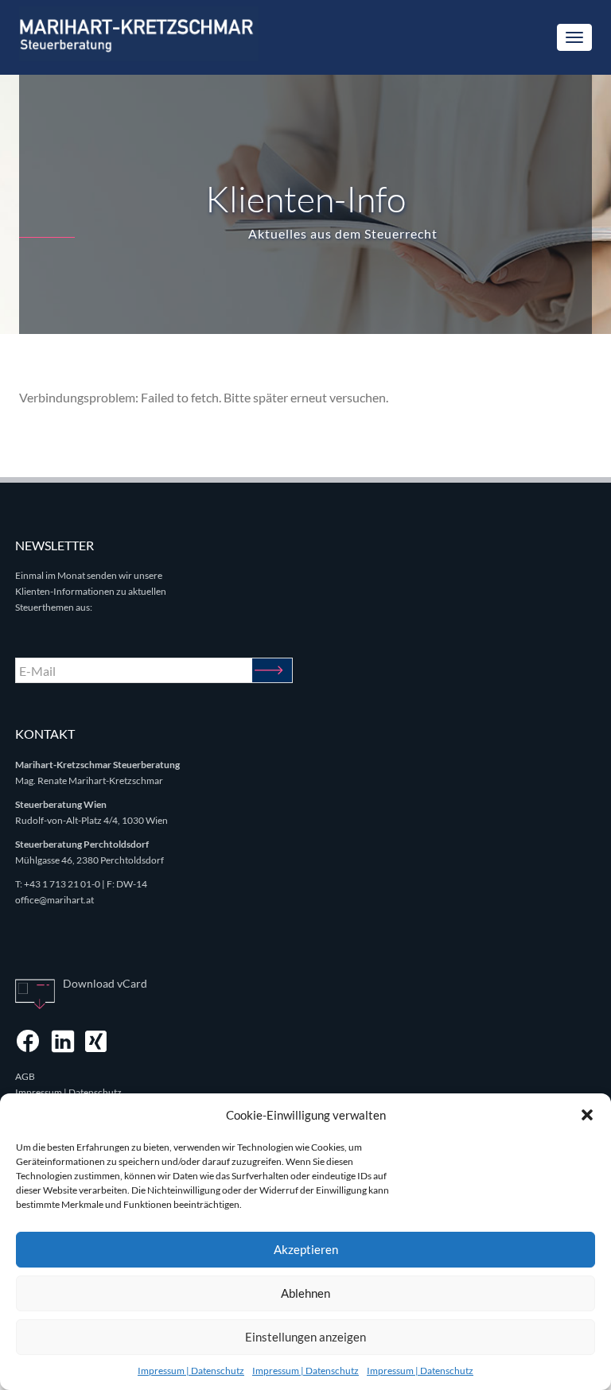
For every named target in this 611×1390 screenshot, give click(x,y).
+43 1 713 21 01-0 (62, 884)
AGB (25, 1076)
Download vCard (105, 983)
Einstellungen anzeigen (305, 1337)
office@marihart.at (54, 900)
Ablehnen (305, 1293)
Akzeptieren (306, 1249)
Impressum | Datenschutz (191, 1370)
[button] (587, 1115)
